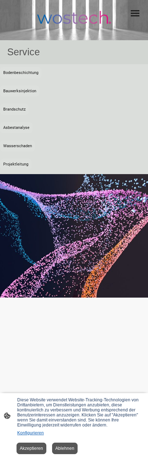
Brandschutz (14, 109)
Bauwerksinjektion (19, 91)
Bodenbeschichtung (20, 72)
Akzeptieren (31, 448)
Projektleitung (15, 164)
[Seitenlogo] (74, 17)
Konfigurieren (30, 432)
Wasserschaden (17, 146)
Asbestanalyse (16, 127)
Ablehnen (64, 448)
